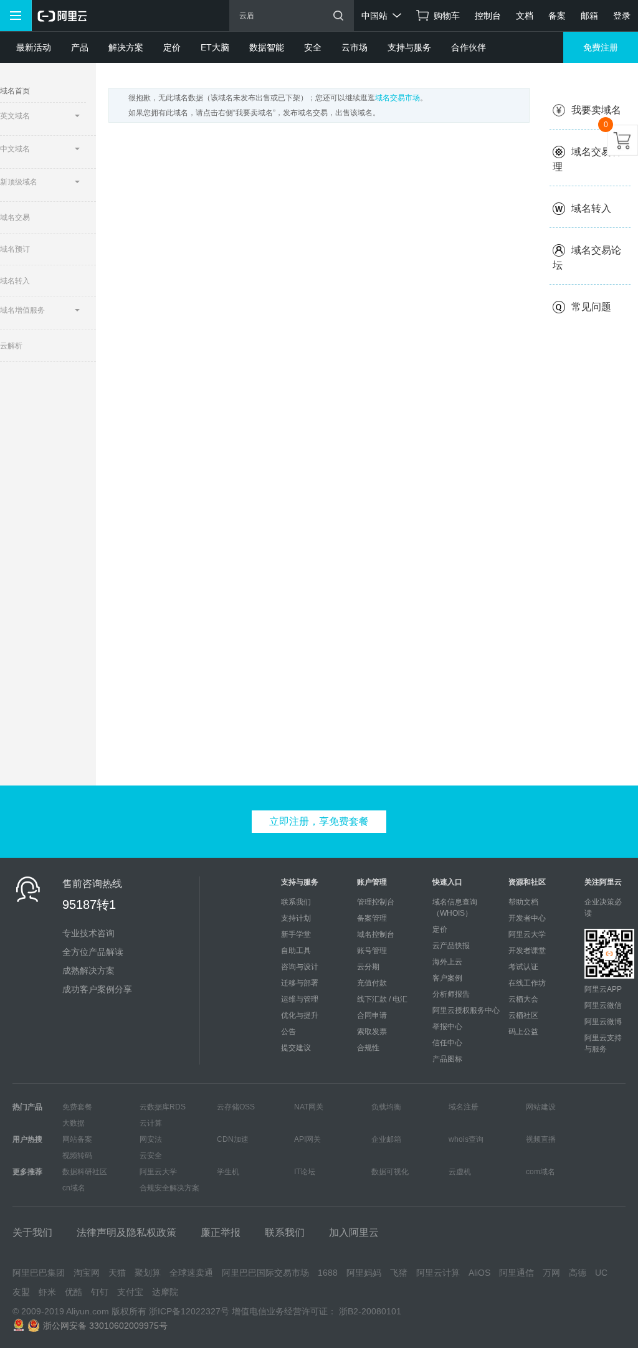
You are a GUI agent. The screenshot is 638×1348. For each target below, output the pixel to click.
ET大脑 (215, 47)
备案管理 (372, 918)
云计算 (151, 1123)
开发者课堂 (527, 950)
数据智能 (266, 47)
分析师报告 (451, 994)
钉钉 (99, 1292)
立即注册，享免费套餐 (319, 821)
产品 (79, 47)
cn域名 (73, 1188)
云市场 (354, 47)
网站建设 (541, 1107)
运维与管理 (299, 999)
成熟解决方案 (88, 970)
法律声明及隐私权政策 (126, 1232)
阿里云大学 (527, 934)
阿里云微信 (603, 1005)
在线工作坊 (527, 983)
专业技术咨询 (88, 933)
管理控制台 (375, 902)
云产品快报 (451, 945)
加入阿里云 (354, 1232)
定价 (172, 47)
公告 (288, 1031)
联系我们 (296, 902)
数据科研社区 (84, 1171)
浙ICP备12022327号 (189, 1311)
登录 (622, 16)
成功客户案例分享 (97, 989)
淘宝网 (87, 1273)
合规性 (368, 1047)
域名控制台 (375, 934)
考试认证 (523, 966)
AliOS (479, 1273)
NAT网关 (308, 1107)
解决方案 (125, 47)
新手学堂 (296, 934)
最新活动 (33, 47)
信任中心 (447, 1042)
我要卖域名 (596, 110)
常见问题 (591, 306)
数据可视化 (390, 1171)
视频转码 (77, 1155)
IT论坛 (304, 1171)
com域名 (540, 1171)
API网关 (307, 1139)
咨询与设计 (299, 966)
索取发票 (372, 1031)
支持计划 (296, 918)
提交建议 (296, 1047)
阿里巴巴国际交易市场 (265, 1273)
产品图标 (447, 1059)
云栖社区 (523, 1015)
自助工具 (296, 950)
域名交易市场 (397, 97)
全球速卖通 (191, 1273)
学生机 (228, 1171)
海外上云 (447, 961)
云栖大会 (523, 999)
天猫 (117, 1273)
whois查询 (466, 1139)
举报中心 (447, 1026)
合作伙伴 (468, 47)
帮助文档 (523, 902)
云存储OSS (236, 1107)
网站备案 (77, 1139)
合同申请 (372, 1015)
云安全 (151, 1155)
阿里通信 (516, 1273)
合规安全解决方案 (169, 1188)
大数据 (73, 1123)
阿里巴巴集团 (38, 1273)
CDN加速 (233, 1139)
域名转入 (591, 208)
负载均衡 (386, 1107)
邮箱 (589, 16)
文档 (524, 16)
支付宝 (130, 1292)
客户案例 (447, 978)
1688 (328, 1273)
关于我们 (32, 1232)
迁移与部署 (299, 983)
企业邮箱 (386, 1139)
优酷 (73, 1292)
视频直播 (541, 1139)
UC (601, 1273)
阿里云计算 (438, 1273)
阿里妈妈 (363, 1273)
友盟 (21, 1292)
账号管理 (372, 950)
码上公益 (523, 1031)
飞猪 (398, 1273)
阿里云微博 (603, 1021)
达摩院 (165, 1292)
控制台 (488, 16)
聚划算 (148, 1273)
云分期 (368, 966)
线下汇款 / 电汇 (382, 999)
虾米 (47, 1292)
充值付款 (372, 983)
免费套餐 (77, 1107)
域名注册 (463, 1107)
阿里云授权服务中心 (466, 1010)
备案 (557, 16)
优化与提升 (299, 1015)
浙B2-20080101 (370, 1311)
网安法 (151, 1139)
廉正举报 (220, 1232)
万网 (551, 1273)
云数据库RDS (163, 1107)
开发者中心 (527, 918)
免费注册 (600, 47)
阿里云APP (603, 989)
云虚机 (460, 1171)
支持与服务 (409, 47)
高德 (577, 1273)
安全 (312, 47)
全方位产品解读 (92, 952)
